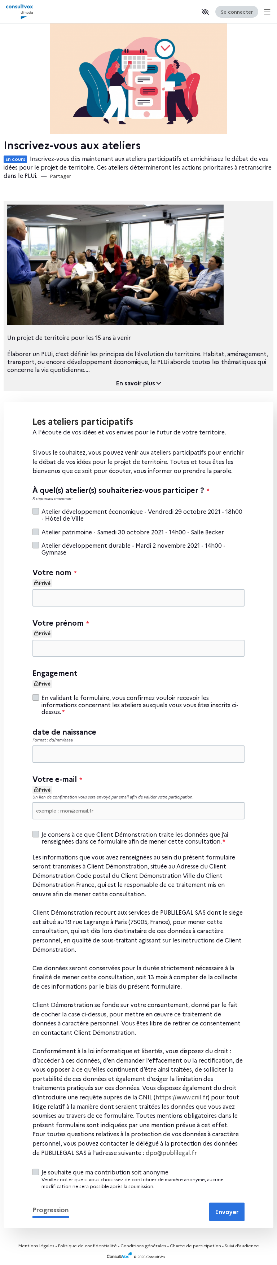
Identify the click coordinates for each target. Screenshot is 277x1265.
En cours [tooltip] (15, 159)
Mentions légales (36, 1245)
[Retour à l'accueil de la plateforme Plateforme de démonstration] (36, 11)
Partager (60, 175)
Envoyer (227, 1212)
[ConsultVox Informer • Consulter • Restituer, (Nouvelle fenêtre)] (120, 1256)
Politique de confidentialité (87, 1245)
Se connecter (237, 11)
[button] (205, 12)
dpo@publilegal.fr (171, 1152)
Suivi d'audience (242, 1245)
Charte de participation (195, 1245)
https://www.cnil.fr (181, 1097)
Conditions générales (143, 1245)
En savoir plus (135, 383)
